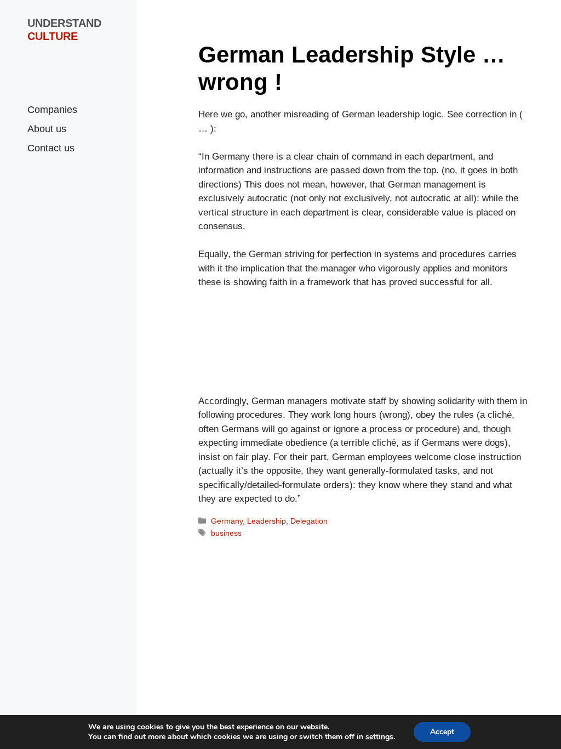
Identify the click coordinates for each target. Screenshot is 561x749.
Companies (52, 109)
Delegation (309, 521)
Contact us (51, 148)
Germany (227, 521)
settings (379, 737)
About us (46, 128)
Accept (442, 732)
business (226, 533)
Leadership (266, 521)
